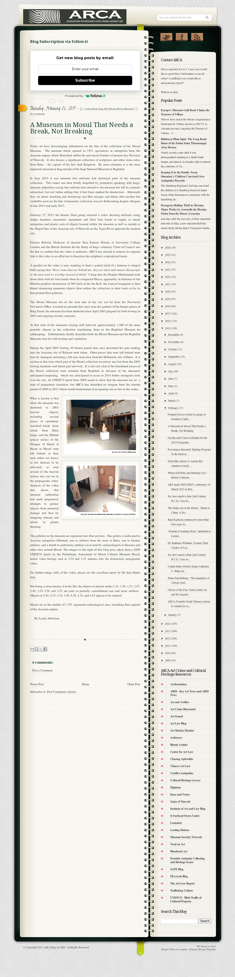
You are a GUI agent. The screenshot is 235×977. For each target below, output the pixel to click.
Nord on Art (177, 844)
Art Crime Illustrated (183, 709)
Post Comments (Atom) (61, 692)
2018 (168, 306)
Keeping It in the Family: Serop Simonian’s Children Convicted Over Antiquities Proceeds (182, 176)
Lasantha (183, 949)
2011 (168, 645)
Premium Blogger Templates (202, 949)
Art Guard (176, 716)
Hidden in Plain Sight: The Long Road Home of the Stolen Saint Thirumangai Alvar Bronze (183, 143)
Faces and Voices (180, 794)
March (171, 400)
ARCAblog (50, 947)
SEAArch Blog (179, 876)
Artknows (176, 738)
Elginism (175, 787)
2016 (168, 321)
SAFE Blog (176, 869)
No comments (37, 114)
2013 (168, 631)
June (37, 178)
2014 (168, 623)
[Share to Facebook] (45, 649)
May (170, 386)
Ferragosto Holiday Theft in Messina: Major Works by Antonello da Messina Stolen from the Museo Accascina (184, 209)
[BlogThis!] (36, 649)
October (172, 349)
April (171, 393)
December (173, 334)
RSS (197, 36)
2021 (168, 284)
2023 (168, 269)
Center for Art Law (181, 752)
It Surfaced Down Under (185, 816)
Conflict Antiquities (181, 773)
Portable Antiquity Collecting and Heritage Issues (187, 860)
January (172, 614)
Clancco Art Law (180, 766)
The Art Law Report (182, 883)
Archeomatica (178, 684)
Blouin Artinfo (178, 745)
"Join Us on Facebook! (181, 36)
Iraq (100, 108)
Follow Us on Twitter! (166, 36)
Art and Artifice (179, 702)
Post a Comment (42, 670)
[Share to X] (41, 649)
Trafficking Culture (181, 890)
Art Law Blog (178, 723)
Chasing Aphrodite (181, 759)
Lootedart (176, 823)
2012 (168, 638)
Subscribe (85, 80)
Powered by (74, 96)
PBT (63, 947)
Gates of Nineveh (180, 801)
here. (33, 577)
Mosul (112, 108)
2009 (168, 660)
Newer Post (37, 684)
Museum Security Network (186, 837)
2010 (168, 653)
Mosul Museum (125, 108)
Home (85, 684)
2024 (168, 262)
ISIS (106, 108)
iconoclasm (91, 108)
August (172, 364)
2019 (168, 299)
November (174, 342)
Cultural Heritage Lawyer (185, 780)
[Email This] (32, 649)
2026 (168, 247)
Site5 (213, 946)
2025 (168, 255)
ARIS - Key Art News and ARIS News (189, 693)
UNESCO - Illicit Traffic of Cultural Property (185, 899)
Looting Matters (179, 830)
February (173, 408)
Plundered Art (178, 851)
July (170, 371)
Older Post (133, 684)
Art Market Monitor (182, 730)
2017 (168, 313)
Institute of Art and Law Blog (187, 809)
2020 (168, 291)
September (174, 356)
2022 (168, 277)
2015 (168, 328)
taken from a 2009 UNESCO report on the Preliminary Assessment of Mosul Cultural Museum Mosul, (85, 551)
